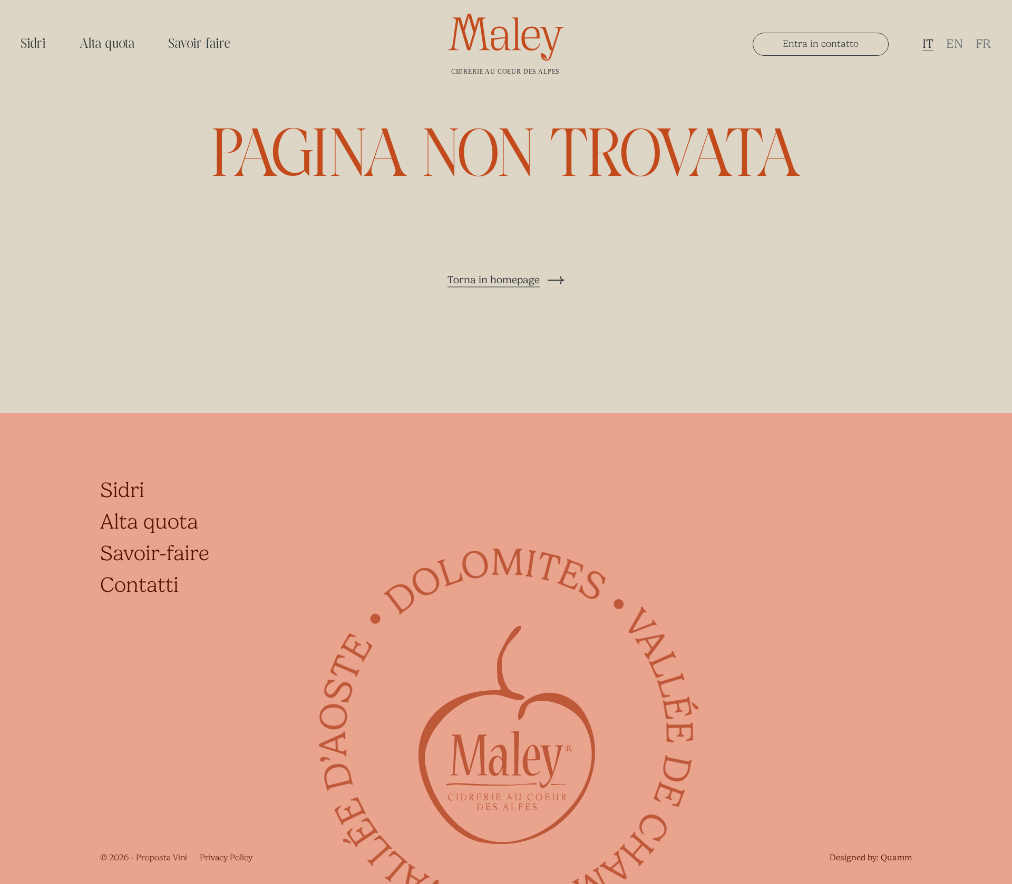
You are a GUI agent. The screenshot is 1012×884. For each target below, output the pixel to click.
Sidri (33, 44)
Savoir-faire (200, 44)
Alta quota (107, 44)
